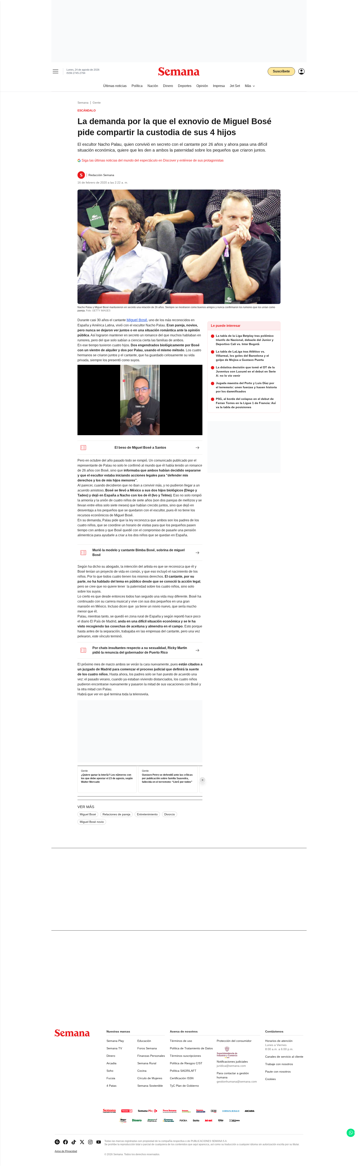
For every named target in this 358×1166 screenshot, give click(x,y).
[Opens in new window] (65, 1142)
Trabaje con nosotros (279, 1064)
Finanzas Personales (151, 1055)
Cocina (141, 1070)
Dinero (110, 1055)
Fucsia (110, 1078)
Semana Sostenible (150, 1085)
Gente (97, 102)
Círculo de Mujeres (149, 1078)
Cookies (270, 1079)
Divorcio (169, 814)
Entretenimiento (147, 814)
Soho (109, 1070)
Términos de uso (181, 1040)
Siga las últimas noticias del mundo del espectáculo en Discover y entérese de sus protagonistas (153, 160)
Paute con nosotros (278, 1071)
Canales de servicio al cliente (284, 1056)
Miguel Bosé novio (92, 821)
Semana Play (115, 1040)
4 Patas (111, 1085)
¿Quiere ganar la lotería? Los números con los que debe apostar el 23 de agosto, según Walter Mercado (107, 778)
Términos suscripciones (185, 1055)
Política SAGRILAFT (183, 1070)
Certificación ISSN (182, 1078)
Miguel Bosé (137, 320)
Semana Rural (146, 1063)
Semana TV (114, 1048)
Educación (144, 1040)
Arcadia (111, 1063)
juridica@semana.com (231, 1065)
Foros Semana (147, 1048)
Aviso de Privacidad (70, 1151)
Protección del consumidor (234, 1040)
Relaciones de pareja (116, 814)
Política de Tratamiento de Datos (191, 1048)
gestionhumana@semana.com (237, 1081)
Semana (82, 102)
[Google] (57, 1142)
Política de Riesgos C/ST (186, 1063)
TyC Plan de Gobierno (184, 1085)
